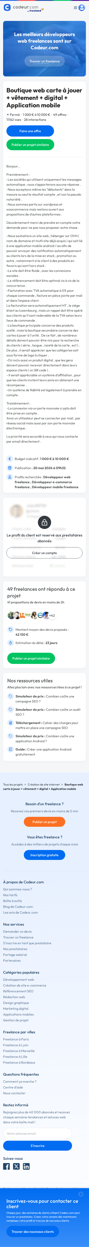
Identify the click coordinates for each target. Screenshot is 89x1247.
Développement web (18, 979)
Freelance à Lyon (15, 1045)
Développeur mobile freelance (55, 487)
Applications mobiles (18, 1014)
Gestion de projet (16, 1020)
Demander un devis (17, 931)
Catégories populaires (21, 972)
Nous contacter (14, 1093)
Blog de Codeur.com (18, 906)
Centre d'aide (13, 1087)
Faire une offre (30, 131)
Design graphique (16, 1003)
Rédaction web (14, 997)
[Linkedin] (26, 1166)
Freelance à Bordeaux (19, 1062)
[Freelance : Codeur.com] (24, 7)
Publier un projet (44, 822)
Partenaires (12, 960)
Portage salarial (15, 955)
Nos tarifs (10, 895)
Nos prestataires (15, 949)
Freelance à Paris (16, 1039)
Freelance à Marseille (19, 1051)
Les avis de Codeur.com (20, 912)
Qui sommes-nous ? (17, 889)
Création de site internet (44, 784)
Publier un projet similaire (30, 145)
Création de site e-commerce (24, 985)
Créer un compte (44, 553)
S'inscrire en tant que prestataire (27, 943)
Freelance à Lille (15, 1057)
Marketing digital (15, 1008)
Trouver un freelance (44, 61)
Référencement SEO (18, 991)
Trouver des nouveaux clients (33, 1231)
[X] (16, 1166)
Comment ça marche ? (19, 1081)
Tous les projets (13, 784)
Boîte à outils (12, 901)
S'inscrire (37, 1146)
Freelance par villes (19, 1032)
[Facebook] (6, 1166)
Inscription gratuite (44, 855)
